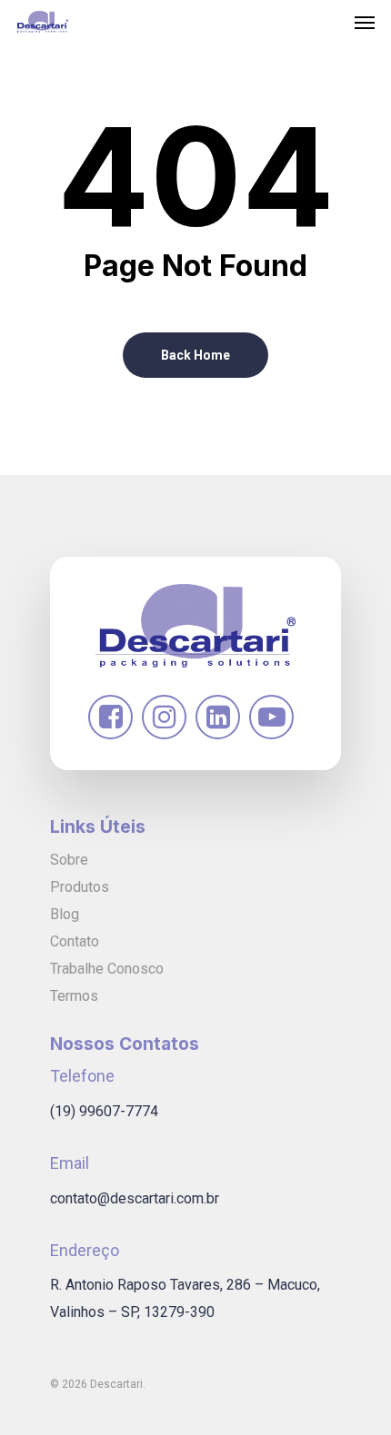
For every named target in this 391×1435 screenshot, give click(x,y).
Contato (74, 941)
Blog (64, 914)
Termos (74, 995)
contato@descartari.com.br (134, 1198)
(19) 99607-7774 (104, 1111)
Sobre (69, 859)
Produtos (79, 887)
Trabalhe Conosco (107, 968)
